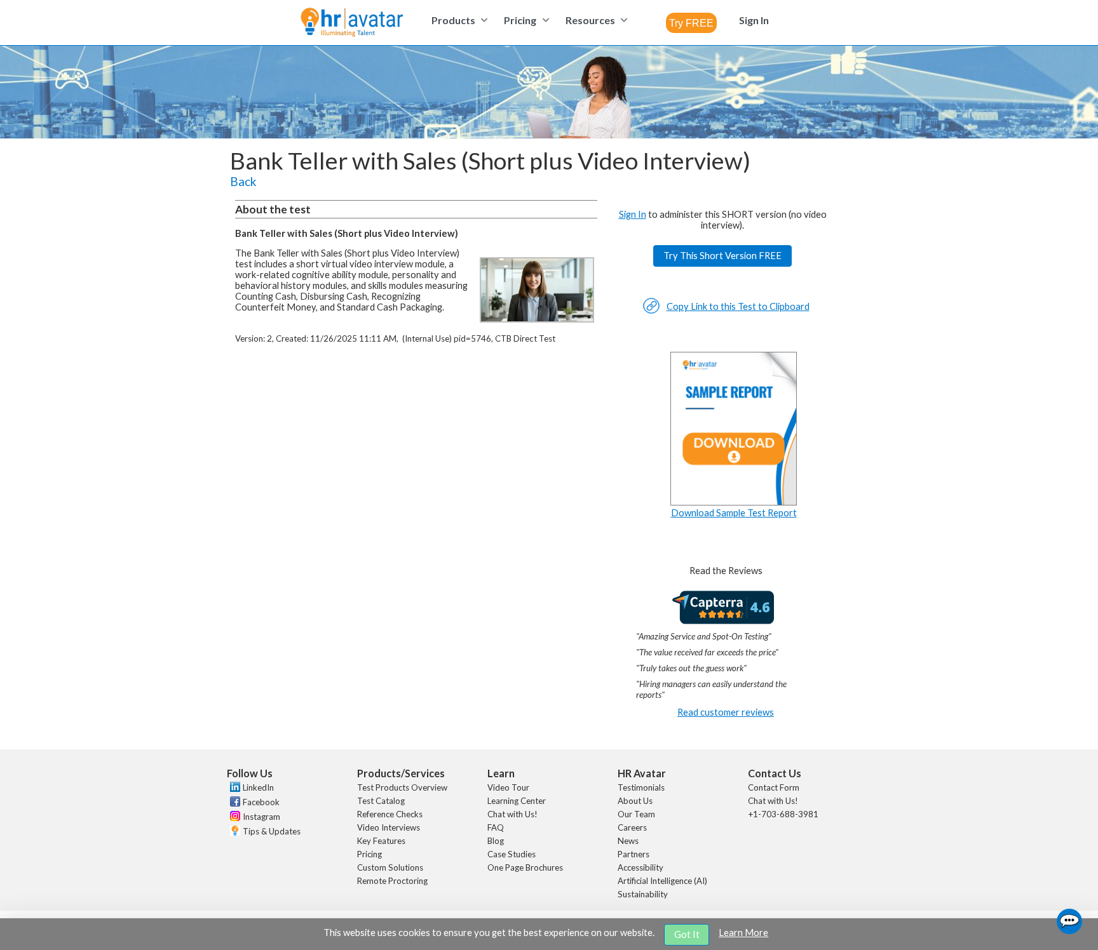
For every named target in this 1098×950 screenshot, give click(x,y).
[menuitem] (458, 20)
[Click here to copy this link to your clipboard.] (651, 310)
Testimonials (641, 787)
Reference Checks (390, 814)
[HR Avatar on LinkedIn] (233, 789)
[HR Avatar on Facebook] (233, 803)
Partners (633, 854)
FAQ (495, 827)
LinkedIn (258, 787)
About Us (635, 801)
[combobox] (691, 23)
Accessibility (640, 867)
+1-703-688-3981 (783, 814)
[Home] (352, 23)
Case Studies (511, 854)
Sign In (632, 214)
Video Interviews (388, 827)
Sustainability (643, 894)
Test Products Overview (402, 787)
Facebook (261, 802)
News (628, 841)
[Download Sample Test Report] (733, 502)
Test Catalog (381, 801)
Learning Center (516, 801)
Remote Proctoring (392, 881)
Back (243, 182)
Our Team (636, 814)
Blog (495, 841)
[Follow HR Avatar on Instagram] (233, 818)
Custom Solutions (390, 867)
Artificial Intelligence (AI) (662, 881)
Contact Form (773, 787)
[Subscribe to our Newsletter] (233, 832)
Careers (632, 827)
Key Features (381, 841)
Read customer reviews (725, 712)
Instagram (261, 817)
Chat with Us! (512, 814)
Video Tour (508, 787)
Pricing (369, 854)
